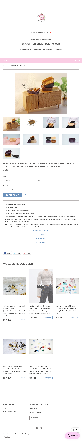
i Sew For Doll (12, 434)
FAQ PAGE (41, 235)
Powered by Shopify (23, 434)
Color (4, 177)
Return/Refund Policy (9, 411)
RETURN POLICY (41, 243)
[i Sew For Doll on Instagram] (41, 428)
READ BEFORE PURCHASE (41, 231)
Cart (79, 60)
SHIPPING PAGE (41, 239)
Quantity (5, 186)
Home (5, 66)
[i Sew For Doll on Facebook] (37, 428)
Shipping (5, 409)
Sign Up (48, 418)
